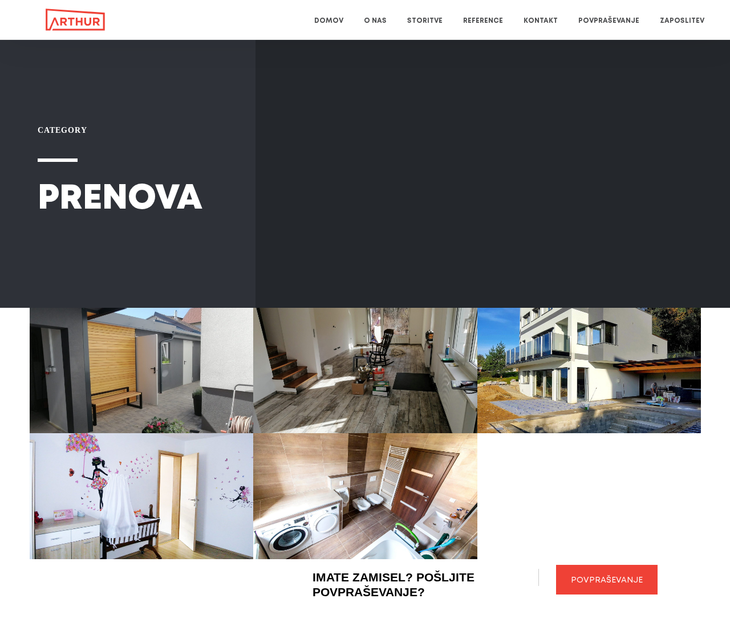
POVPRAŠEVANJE (607, 580)
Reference (483, 21)
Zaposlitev (682, 21)
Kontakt (541, 21)
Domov (328, 21)
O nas (375, 21)
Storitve (425, 21)
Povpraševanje (608, 21)
